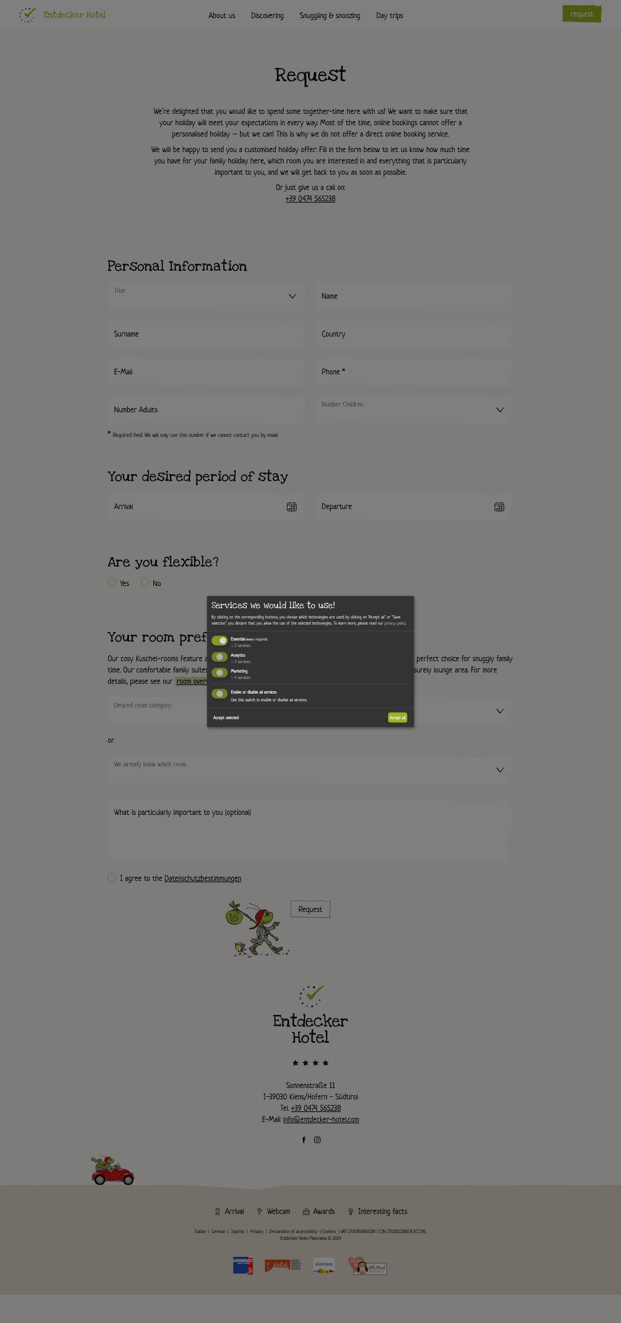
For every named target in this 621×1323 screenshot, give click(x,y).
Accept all (397, 717)
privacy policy (395, 623)
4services (240, 677)
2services (240, 645)
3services (240, 661)
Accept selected (226, 717)
